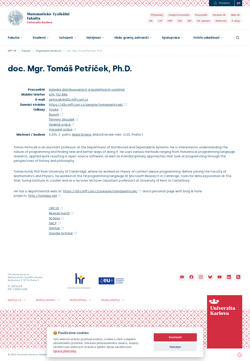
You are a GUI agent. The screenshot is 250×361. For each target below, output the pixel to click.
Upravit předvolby (64, 351)
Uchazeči (66, 37)
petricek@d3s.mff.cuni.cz (68, 99)
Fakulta (13, 37)
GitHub (54, 228)
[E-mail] (182, 277)
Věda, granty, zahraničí (131, 37)
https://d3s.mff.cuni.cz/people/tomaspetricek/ (86, 105)
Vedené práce (60, 124)
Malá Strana (81, 134)
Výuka (53, 109)
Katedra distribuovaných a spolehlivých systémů (87, 89)
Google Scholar (61, 233)
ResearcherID (59, 213)
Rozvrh (54, 114)
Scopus (54, 218)
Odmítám (175, 346)
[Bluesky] (210, 277)
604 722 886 (58, 94)
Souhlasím (175, 337)
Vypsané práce (60, 129)
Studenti (39, 37)
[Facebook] (191, 277)
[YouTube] (219, 277)
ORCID (54, 208)
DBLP (53, 223)
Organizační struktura (48, 51)
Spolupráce (171, 37)
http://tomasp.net (42, 196)
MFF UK (12, 51)
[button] (15, 37)
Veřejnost (93, 37)
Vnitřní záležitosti (206, 37)
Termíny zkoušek (61, 119)
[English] (238, 3)
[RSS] (238, 277)
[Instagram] (201, 277)
